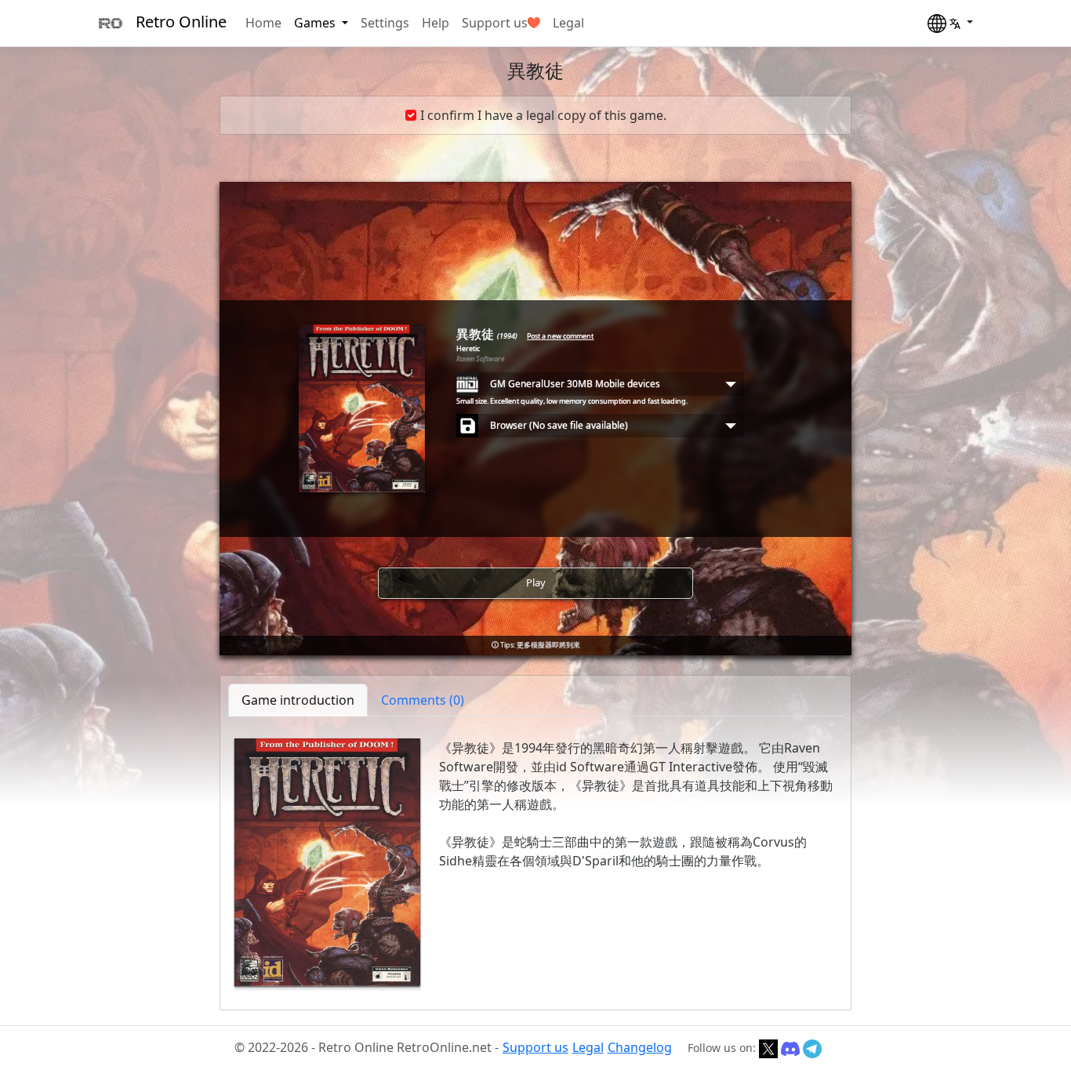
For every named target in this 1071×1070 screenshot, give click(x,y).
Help (435, 22)
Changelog (640, 1047)
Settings (385, 22)
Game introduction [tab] (297, 700)
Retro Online (181, 21)
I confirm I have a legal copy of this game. (543, 115)
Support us (495, 22)
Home (263, 22)
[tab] (422, 700)
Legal (568, 22)
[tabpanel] (535, 862)
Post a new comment (560, 336)
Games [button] (316, 22)
